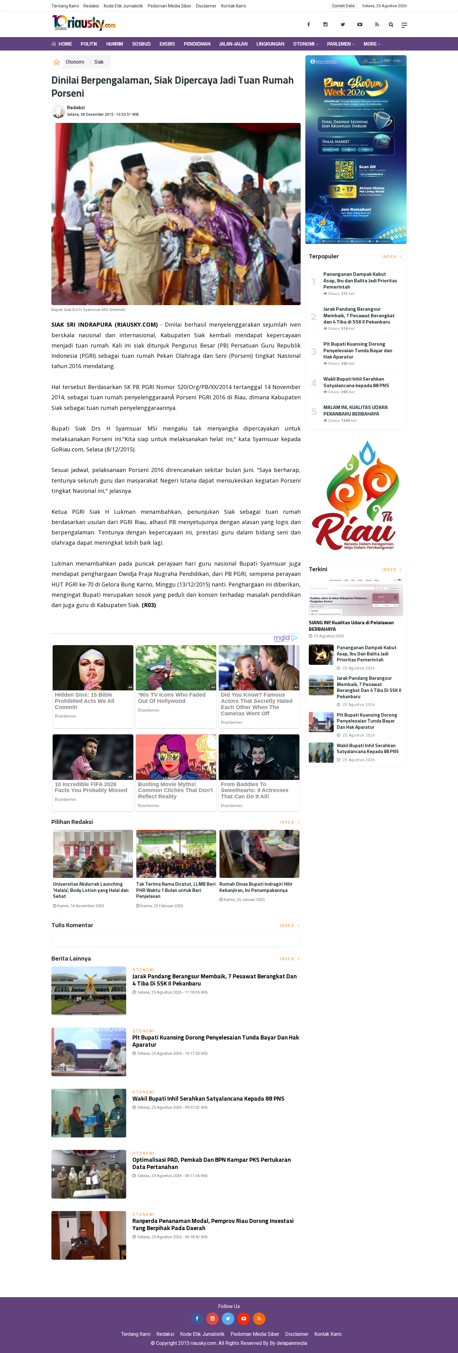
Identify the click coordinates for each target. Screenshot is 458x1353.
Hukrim (114, 43)
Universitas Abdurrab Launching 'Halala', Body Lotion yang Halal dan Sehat (91, 890)
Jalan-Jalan (233, 43)
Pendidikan (197, 43)
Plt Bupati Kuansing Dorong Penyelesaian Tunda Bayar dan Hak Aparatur (215, 1041)
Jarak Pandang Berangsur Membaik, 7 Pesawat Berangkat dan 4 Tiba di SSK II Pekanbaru (214, 980)
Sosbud (141, 43)
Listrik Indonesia (72, 621)
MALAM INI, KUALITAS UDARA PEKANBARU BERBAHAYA (355, 410)
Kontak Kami (233, 5)
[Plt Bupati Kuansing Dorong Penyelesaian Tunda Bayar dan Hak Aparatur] (321, 722)
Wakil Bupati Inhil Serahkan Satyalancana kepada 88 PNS (208, 1098)
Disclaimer (206, 5)
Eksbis (167, 43)
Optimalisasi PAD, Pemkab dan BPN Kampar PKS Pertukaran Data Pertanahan (211, 1163)
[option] (93, 871)
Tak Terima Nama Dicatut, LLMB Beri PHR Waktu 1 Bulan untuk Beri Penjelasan (176, 890)
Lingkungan (270, 43)
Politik (89, 43)
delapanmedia (292, 1343)
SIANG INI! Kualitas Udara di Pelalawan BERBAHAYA (351, 626)
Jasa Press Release (22, 1292)
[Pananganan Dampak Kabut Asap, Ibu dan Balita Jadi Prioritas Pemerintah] (321, 655)
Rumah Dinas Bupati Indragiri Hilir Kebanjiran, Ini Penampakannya (256, 887)
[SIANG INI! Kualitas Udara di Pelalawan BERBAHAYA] (356, 596)
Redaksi (91, 5)
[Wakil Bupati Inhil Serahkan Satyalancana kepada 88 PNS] (321, 752)
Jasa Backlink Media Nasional (78, 1292)
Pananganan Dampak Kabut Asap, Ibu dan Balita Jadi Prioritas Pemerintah (360, 280)
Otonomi (303, 43)
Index (288, 822)
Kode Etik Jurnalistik (123, 5)
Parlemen (339, 43)
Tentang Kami (65, 5)
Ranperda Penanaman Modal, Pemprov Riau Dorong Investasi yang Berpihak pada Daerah (213, 1224)
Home (65, 43)
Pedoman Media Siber (169, 5)
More (370, 43)
